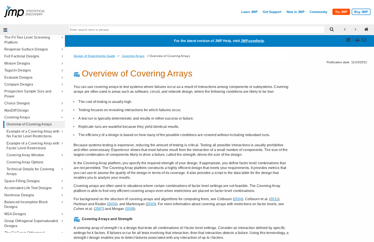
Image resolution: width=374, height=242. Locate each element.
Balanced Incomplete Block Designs (26, 204)
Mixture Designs (17, 63)
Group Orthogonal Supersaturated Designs (31, 223)
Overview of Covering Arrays (29, 124)
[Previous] (344, 29)
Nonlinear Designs (19, 195)
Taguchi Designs (17, 70)
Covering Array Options (25, 162)
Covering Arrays (17, 117)
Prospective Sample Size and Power (27, 93)
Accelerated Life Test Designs (28, 188)
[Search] (331, 29)
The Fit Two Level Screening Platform (27, 40)
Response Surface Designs (26, 49)
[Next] (355, 29)
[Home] (366, 29)
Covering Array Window (25, 155)
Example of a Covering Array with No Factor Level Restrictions (32, 134)
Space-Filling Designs (22, 181)
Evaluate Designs (18, 77)
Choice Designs (17, 103)
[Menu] (5, 29)
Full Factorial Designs (21, 56)
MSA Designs (15, 214)
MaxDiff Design (16, 110)
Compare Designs (18, 84)
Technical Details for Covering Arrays (30, 171)
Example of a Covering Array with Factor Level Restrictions (32, 145)
